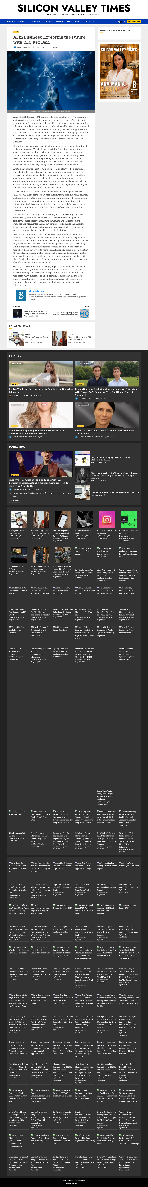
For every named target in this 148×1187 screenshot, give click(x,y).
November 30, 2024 (36, 437)
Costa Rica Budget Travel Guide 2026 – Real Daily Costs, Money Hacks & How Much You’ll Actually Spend (129, 974)
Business (22, 22)
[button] (125, 22)
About (78, 22)
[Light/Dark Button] (120, 22)
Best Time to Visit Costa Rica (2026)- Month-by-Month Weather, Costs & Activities (19, 1068)
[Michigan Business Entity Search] (16, 338)
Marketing (59, 22)
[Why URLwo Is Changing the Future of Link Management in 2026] (82, 458)
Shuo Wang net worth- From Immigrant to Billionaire (106, 573)
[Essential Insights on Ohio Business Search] (59, 338)
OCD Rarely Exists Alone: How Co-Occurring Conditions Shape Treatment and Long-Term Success (84, 838)
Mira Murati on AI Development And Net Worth (18, 612)
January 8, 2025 (101, 398)
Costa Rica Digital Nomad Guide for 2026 (62, 928)
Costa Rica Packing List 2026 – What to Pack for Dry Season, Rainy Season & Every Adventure (85, 1022)
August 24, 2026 (33, 342)
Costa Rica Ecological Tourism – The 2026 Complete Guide (61, 972)
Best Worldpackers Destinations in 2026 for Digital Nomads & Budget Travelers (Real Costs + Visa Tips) (107, 1069)
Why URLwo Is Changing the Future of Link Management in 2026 (110, 458)
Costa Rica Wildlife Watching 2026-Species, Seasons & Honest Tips (19, 972)
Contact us (89, 22)
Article (10, 22)
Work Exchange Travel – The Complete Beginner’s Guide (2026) (85, 1160)
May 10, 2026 (97, 481)
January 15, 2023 (40, 47)
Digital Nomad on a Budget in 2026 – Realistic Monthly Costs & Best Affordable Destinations (40, 1117)
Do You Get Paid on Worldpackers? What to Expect (107, 887)
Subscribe (136, 22)
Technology (36, 22)
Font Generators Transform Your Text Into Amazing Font (105, 612)
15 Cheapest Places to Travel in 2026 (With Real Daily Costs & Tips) (62, 1115)
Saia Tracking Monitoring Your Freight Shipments (127, 612)
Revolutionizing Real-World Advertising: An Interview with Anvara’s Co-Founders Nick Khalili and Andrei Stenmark (106, 392)
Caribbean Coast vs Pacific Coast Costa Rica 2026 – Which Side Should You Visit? (106, 973)
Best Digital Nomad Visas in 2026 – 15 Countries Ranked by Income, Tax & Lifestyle (40, 1068)
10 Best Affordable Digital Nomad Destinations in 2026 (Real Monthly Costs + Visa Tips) (128, 1069)
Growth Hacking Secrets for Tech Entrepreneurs (126, 651)
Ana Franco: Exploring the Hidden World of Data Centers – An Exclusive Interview (36, 432)
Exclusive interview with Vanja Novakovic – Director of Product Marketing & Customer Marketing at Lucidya (115, 475)
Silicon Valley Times (74, 8)
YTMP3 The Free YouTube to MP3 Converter (16, 651)
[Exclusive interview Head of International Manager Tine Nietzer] (107, 415)
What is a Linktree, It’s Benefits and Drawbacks (128, 533)
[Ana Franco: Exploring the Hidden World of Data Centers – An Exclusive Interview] (41, 415)
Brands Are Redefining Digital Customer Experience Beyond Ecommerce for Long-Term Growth (62, 838)
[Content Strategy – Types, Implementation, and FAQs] (82, 492)
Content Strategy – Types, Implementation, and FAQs (115, 492)
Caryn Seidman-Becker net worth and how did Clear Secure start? (128, 573)
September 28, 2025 (32, 396)
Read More (15, 501)
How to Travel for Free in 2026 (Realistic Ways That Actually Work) (106, 1160)
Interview (14, 384)
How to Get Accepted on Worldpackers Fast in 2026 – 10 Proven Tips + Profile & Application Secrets (107, 1117)
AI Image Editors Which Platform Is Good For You (85, 612)
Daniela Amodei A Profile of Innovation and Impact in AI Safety (40, 612)
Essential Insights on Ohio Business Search (80, 338)
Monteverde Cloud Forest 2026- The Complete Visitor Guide (128, 929)
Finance (48, 22)
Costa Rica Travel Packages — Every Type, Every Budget (83, 887)
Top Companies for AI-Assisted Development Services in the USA (62, 569)
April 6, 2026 (97, 495)
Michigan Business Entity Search (36, 338)
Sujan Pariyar (17, 396)
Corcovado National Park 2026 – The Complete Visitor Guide (40, 972)
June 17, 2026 (34, 489)
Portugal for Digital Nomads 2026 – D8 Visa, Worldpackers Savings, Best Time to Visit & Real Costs (106, 1022)
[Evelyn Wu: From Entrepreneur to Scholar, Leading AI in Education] (41, 373)
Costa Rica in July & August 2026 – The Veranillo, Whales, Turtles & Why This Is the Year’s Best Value (18, 1022)
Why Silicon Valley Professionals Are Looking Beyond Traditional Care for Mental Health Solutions (127, 840)
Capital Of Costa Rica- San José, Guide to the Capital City (62, 887)
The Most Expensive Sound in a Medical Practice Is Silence (61, 533)
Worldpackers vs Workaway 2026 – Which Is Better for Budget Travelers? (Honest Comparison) (128, 1117)
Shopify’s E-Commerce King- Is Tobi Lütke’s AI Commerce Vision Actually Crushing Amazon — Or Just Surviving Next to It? (40, 482)
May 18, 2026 (97, 463)
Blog (69, 22)
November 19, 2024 (102, 437)
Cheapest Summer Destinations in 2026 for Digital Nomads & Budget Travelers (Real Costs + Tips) (63, 1069)
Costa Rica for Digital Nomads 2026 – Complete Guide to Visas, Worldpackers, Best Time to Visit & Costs (128, 1023)
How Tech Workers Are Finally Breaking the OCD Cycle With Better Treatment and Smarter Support (107, 838)
